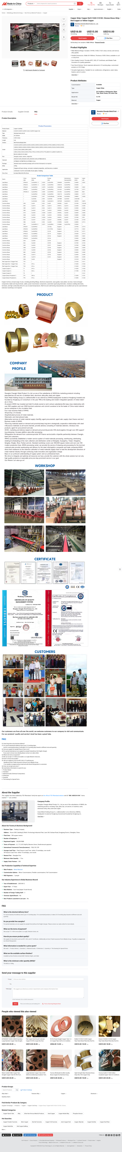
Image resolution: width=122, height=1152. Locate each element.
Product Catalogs (27, 1090)
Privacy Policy (88, 1146)
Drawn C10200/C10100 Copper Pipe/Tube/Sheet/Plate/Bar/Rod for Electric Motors (109, 1041)
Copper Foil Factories (51, 1122)
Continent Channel (81, 1140)
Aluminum (93, 1093)
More (3, 1129)
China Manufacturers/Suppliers (46, 1140)
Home (3, 13)
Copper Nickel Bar (8, 1126)
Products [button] (30, 4)
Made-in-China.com (53, 1142)
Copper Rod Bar (91, 1122)
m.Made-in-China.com (65, 1142)
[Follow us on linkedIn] (119, 1135)
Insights (99, 1140)
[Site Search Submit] (80, 3)
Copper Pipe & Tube (8, 1113)
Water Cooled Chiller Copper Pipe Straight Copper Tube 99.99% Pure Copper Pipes (11, 1074)
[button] (75, 3)
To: (11, 984)
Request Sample (100, 42)
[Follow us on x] (109, 1135)
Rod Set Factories (37, 1122)
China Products (33, 1140)
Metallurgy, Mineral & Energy (15, 13)
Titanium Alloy (35, 1093)
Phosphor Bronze (78, 1113)
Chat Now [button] (109, 38)
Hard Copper (51, 1113)
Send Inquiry (83, 38)
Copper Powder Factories (10, 1122)
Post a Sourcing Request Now (51, 1004)
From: (10, 979)
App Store (6, 1135)
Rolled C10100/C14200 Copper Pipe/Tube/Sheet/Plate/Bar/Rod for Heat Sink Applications (84, 1041)
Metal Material (18, 869)
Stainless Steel (6, 1097)
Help (88, 9)
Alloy (19, 1113)
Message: (9, 989)
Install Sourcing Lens (46, 1135)
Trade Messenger (30, 1135)
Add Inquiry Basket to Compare (35, 70)
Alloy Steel (4, 1093)
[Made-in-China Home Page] (11, 4)
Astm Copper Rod (66, 1122)
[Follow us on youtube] (114, 1135)
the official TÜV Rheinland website (53, 795)
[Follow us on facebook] (106, 1135)
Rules (119, 9)
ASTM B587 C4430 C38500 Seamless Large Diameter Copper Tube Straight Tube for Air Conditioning (12, 1041)
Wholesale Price (71, 1140)
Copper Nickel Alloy (64, 1113)
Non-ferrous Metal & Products (33, 13)
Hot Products (25, 1140)
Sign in (118, 5)
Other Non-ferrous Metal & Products (34, 1113)
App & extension (98, 9)
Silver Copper (24, 1122)
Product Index (91, 1140)
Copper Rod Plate (104, 1122)
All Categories (8, 9)
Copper (45, 13)
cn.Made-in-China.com (77, 1142)
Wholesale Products (61, 1140)
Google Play (17, 1135)
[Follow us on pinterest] (117, 1135)
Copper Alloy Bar (79, 1122)
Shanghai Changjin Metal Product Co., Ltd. (86, 24)
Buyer (79, 9)
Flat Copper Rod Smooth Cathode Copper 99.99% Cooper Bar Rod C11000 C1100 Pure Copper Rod (35, 1041)
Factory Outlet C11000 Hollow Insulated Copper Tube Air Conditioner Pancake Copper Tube (109, 1074)
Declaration (80, 1146)
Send (15, 1004)
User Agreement (71, 1146)
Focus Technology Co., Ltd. (48, 1146)
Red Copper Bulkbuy (22, 1126)
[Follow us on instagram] (111, 1135)
